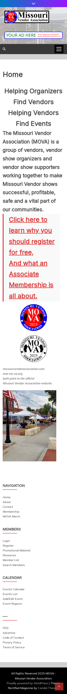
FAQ (5, 628)
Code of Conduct (13, 637)
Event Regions (12, 603)
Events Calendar (13, 589)
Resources (9, 555)
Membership (11, 511)
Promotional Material (16, 550)
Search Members (14, 565)
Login (6, 541)
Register (8, 545)
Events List (10, 594)
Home (7, 497)
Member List (11, 560)
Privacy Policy (12, 642)
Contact (8, 507)
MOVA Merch (11, 516)
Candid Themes (48, 688)
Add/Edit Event (13, 599)
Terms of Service (14, 647)
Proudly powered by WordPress (28, 683)
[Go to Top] (59, 686)
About (7, 502)
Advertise (9, 633)
